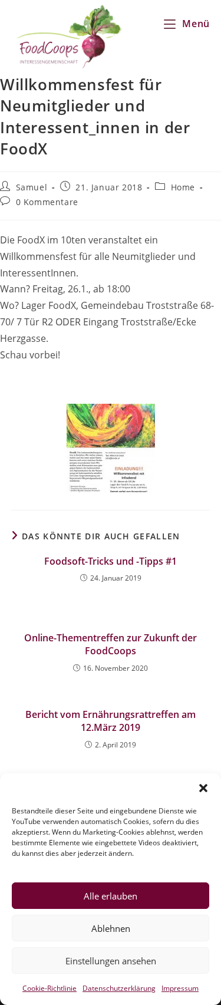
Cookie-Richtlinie (49, 988)
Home (183, 187)
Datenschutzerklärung (119, 988)
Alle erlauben (110, 896)
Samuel (32, 187)
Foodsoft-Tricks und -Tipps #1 (110, 561)
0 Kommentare (47, 201)
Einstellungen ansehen (110, 961)
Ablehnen (110, 928)
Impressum (180, 988)
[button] (203, 788)
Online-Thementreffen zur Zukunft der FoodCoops (110, 644)
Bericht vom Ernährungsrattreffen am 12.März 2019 (110, 721)
